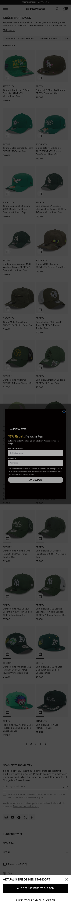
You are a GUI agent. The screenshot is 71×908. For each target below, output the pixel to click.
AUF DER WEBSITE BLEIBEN (35, 888)
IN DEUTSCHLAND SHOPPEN (35, 900)
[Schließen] (66, 879)
